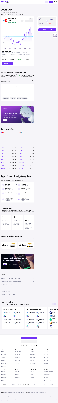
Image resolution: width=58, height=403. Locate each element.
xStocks (37, 392)
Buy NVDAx (32, 371)
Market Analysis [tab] (8, 14)
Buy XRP (2, 376)
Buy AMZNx (32, 377)
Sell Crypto (3, 352)
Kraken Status (18, 361)
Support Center (18, 363)
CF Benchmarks (41, 392)
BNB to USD (46, 355)
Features (3, 349)
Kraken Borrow (3, 364)
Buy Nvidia (17, 371)
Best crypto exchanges (48, 378)
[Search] (54, 1)
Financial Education (48, 369)
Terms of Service (32, 384)
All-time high (28, 58)
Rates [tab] (13, 14)
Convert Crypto (47, 349)
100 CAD (20, 144)
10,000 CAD (21, 162)
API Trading (3, 360)
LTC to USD (46, 363)
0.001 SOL (3, 141)
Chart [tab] (2, 14)
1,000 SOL (3, 165)
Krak (5, 393)
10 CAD (20, 138)
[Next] (55, 304)
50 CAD (20, 141)
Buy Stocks (17, 369)
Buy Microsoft (17, 378)
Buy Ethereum (3, 373)
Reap (45, 392)
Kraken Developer (18, 355)
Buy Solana (3, 378)
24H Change (20, 58)
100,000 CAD (21, 168)
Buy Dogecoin (3, 374)
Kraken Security (18, 351)
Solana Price (32, 358)
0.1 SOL (2, 147)
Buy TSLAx (31, 373)
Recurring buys (3, 363)
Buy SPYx (31, 376)
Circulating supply (13, 54)
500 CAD (20, 150)
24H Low (11, 58)
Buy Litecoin (3, 380)
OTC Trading (3, 357)
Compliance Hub (26, 384)
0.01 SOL (2, 144)
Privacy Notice (7, 384)
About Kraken (18, 349)
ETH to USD (46, 352)
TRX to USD (46, 361)
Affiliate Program (18, 358)
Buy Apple (17, 374)
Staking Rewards (4, 361)
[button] (22, 21)
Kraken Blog (17, 354)
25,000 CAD (21, 165)
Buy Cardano (3, 377)
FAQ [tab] (16, 14)
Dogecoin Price (32, 354)
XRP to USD (46, 354)
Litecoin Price (32, 360)
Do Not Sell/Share (19, 384)
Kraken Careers (18, 352)
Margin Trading (3, 354)
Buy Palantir (17, 377)
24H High (3, 58)
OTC (10, 393)
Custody (12, 393)
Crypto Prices (32, 349)
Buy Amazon (17, 376)
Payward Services (32, 392)
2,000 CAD (21, 156)
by (3, 389)
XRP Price (31, 355)
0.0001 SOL (3, 138)
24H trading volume (21, 54)
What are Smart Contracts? (49, 373)
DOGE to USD (46, 358)
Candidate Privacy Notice (53, 384)
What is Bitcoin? (47, 374)
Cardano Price (32, 357)
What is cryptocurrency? (48, 371)
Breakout (17, 392)
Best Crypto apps (47, 377)
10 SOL (2, 159)
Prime (7, 393)
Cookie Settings (13, 384)
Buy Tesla (17, 373)
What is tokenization (47, 376)
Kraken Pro (9, 392)
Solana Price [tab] (21, 14)
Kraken (5, 392)
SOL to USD (46, 357)
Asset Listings (17, 360)
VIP (19, 392)
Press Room (17, 357)
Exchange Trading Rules (40, 384)
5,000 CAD (21, 159)
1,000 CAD (21, 153)
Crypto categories (33, 361)
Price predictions (33, 363)
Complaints (17, 364)
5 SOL (2, 156)
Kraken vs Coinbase (47, 380)
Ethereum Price (32, 352)
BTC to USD (46, 351)
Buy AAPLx (31, 374)
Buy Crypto (3, 351)
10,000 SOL (3, 168)
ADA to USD (46, 360)
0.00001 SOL (3, 135)
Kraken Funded (3, 366)
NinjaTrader (13, 392)
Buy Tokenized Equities (34, 369)
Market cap (4, 54)
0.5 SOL (2, 150)
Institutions (3, 358)
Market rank (28, 54)
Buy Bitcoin (3, 371)
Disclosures (46, 384)
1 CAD (20, 135)
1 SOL (2, 153)
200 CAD (20, 147)
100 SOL (2, 162)
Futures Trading (4, 355)
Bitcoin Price (32, 351)
